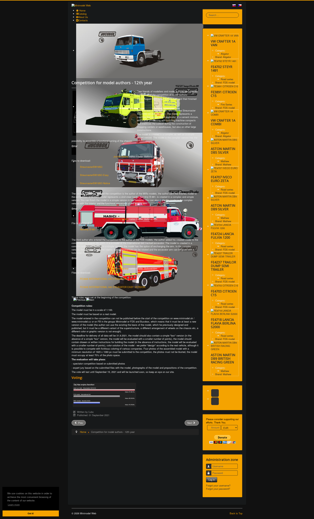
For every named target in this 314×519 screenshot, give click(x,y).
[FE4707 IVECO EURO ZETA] (225, 169)
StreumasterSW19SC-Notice (95, 183)
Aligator (225, 53)
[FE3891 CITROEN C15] (224, 86)
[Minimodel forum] (215, 401)
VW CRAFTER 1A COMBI (223, 122)
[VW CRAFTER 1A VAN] (224, 35)
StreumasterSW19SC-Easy (94, 175)
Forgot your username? (218, 485)
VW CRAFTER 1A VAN (223, 43)
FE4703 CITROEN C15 (224, 293)
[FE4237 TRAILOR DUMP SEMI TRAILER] (225, 254)
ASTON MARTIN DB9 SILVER (223, 207)
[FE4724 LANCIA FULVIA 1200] (225, 226)
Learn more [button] (14, 504)
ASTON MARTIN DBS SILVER (223, 151)
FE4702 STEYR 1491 (221, 69)
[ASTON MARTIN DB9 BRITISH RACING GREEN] (225, 345)
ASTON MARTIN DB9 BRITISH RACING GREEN (223, 358)
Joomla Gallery (120, 156)
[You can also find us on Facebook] (215, 393)
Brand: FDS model (225, 82)
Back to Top (236, 513)
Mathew (225, 161)
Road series (227, 79)
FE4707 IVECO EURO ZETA (221, 179)
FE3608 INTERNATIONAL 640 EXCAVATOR (103, 278)
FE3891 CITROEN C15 (224, 94)
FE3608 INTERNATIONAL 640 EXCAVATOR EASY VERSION (112, 287)
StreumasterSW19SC (91, 167)
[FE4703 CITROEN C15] (224, 285)
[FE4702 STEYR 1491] (223, 60)
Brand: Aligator (223, 57)
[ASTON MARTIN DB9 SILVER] (225, 198)
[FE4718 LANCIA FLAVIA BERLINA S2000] (225, 312)
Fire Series (226, 104)
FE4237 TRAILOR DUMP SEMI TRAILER (223, 266)
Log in (211, 479)
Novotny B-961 (88, 229)
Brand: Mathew (223, 164)
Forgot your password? (218, 488)
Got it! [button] (31, 513)
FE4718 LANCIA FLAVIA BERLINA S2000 (223, 323)
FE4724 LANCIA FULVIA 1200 (222, 236)
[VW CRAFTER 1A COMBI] (225, 113)
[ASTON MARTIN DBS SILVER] (225, 141)
